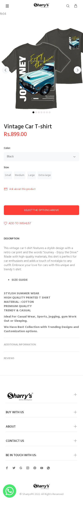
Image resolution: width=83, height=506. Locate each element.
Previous (5, 70)
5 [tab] (44, 112)
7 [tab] (50, 112)
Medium (19, 175)
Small (8, 175)
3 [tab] (39, 112)
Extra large (45, 175)
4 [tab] (41, 112)
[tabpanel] (41, 67)
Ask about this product (22, 189)
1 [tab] (33, 112)
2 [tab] (36, 112)
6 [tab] (47, 112)
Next (77, 70)
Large (31, 175)
